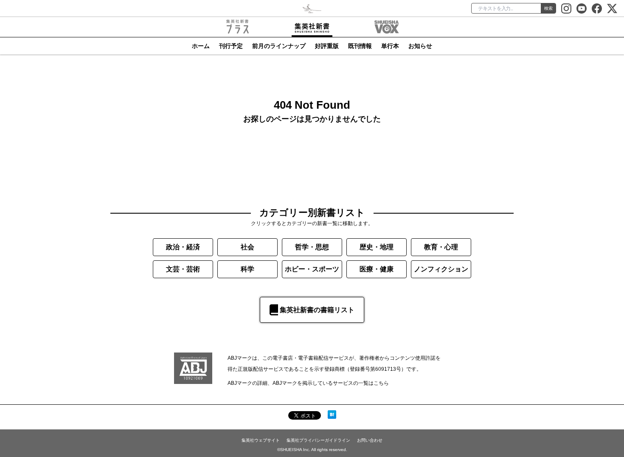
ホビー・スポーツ (312, 269)
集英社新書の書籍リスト (317, 309)
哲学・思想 (312, 247)
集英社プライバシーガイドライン (318, 440)
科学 (247, 269)
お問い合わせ (369, 440)
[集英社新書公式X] (612, 8)
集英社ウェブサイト (261, 440)
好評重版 (327, 45)
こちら (381, 383)
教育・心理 (441, 247)
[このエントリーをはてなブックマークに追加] (332, 414)
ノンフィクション (441, 269)
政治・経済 (183, 247)
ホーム (201, 45)
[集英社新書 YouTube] (581, 8)
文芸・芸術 (183, 269)
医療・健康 (377, 269)
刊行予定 (231, 45)
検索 (548, 8)
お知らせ (420, 45)
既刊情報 (360, 45)
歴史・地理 (377, 247)
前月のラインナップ (279, 45)
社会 (247, 247)
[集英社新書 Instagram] (566, 8)
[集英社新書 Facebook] (597, 8)
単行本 (390, 45)
